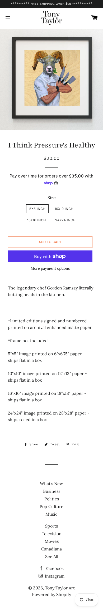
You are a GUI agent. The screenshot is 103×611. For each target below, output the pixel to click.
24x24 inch (65, 220)
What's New (51, 483)
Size (52, 197)
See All (51, 556)
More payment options (50, 268)
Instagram (54, 576)
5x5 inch (37, 209)
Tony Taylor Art (60, 587)
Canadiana (51, 548)
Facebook (54, 568)
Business (51, 491)
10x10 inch (64, 209)
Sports (51, 526)
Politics (51, 498)
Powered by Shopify (51, 594)
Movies (52, 541)
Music (51, 514)
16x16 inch (36, 220)
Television (52, 533)
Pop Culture (51, 506)
